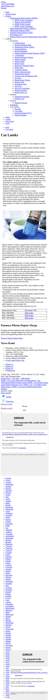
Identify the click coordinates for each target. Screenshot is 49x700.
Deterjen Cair (19, 99)
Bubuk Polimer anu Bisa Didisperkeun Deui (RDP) (28, 37)
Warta (7, 117)
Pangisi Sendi (19, 61)
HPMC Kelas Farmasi (23, 24)
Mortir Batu (19, 68)
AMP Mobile (25, 378)
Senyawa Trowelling (22, 88)
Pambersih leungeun (22, 97)
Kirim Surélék (6, 393)
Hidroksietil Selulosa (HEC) (20, 31)
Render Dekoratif (21, 51)
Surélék (8, 397)
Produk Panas (6, 378)
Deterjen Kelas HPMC (23, 22)
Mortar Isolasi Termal (22, 80)
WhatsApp (10, 401)
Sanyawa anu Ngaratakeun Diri (26, 76)
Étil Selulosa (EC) (16, 35)
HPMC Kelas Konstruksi (24, 20)
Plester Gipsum (20, 59)
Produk (8, 16)
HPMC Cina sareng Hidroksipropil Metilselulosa (18, 381)
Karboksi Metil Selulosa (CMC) (21, 33)
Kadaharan (14, 105)
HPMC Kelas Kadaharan (24, 26)
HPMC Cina (27, 385)
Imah (7, 12)
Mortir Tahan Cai (21, 92)
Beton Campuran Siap (23, 72)
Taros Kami (9, 121)
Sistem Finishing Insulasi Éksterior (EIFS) (30, 53)
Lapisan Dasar (20, 43)
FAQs (7, 123)
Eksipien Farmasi (21, 103)
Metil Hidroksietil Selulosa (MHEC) (23, 28)
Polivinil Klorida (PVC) (23, 113)
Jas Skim (18, 78)
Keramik (18, 109)
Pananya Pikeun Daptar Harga (12, 338)
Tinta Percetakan (21, 115)
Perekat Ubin (19, 82)
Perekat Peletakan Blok (23, 45)
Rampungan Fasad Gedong (24, 47)
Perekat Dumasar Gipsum (24, 57)
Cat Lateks (18, 111)
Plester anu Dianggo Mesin (24, 66)
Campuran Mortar (21, 70)
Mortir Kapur (19, 64)
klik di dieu (29, 313)
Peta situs (15, 378)
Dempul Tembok (21, 90)
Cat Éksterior (19, 55)
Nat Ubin (18, 86)
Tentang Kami (10, 14)
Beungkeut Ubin (21, 84)
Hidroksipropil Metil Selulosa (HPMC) (24, 18)
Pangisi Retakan (20, 49)
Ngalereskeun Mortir (22, 74)
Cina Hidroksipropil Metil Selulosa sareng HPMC (20, 382)
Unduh (7, 119)
